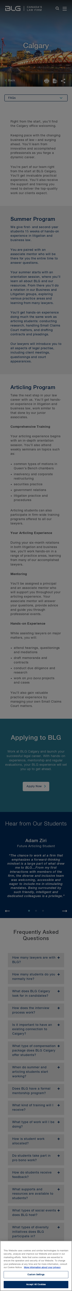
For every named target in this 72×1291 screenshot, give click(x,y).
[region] (36, 1266)
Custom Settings (36, 1274)
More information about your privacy (42, 1267)
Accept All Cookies (36, 1284)
